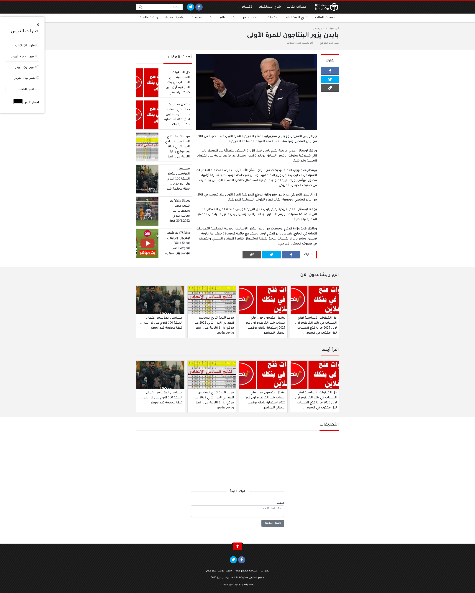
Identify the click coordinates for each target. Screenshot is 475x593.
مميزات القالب (296, 7)
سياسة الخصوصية (246, 571)
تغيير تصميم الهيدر (24, 56)
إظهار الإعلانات (26, 45)
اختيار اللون (31, 102)
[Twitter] (190, 7)
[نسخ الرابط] (330, 88)
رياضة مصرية (175, 17)
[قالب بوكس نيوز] (326, 7)
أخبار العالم (227, 17)
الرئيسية (334, 28)
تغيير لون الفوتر (25, 77)
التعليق (280, 503)
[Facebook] (199, 7)
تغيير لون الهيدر (26, 67)
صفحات (273, 17)
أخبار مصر (250, 17)
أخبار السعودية (202, 17)
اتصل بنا (265, 571)
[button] (38, 25)
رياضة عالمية (149, 17)
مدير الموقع (326, 43)
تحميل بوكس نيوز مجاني (218, 571)
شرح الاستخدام (270, 7)
